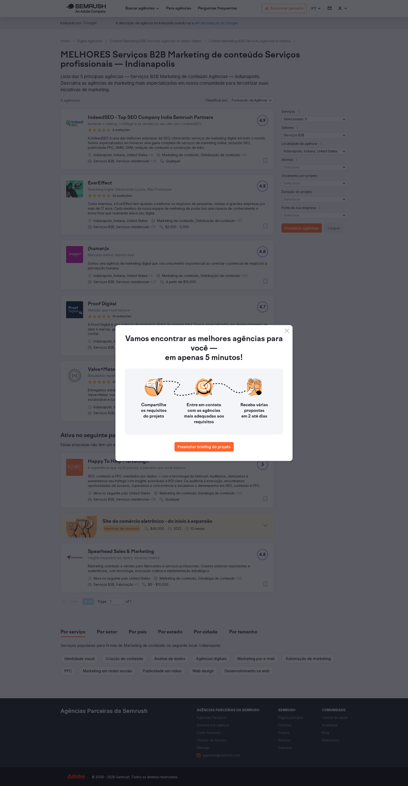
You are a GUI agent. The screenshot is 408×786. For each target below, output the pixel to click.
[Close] (287, 330)
